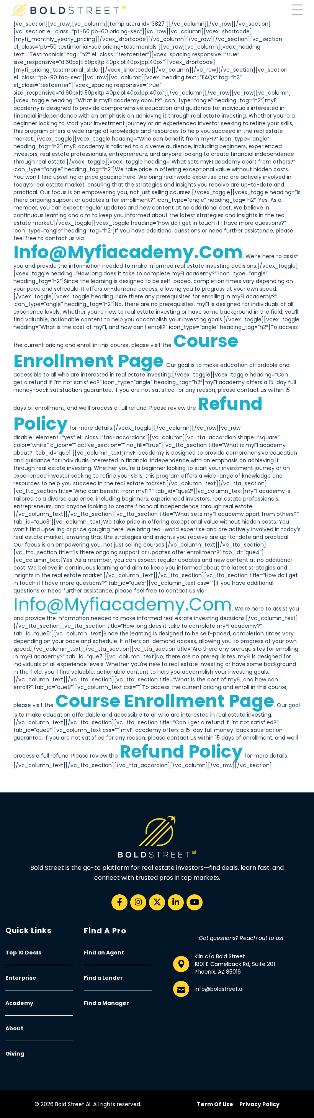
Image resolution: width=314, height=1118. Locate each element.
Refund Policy (181, 751)
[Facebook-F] (119, 902)
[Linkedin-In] (176, 902)
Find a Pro (105, 930)
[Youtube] (194, 902)
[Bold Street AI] (68, 10)
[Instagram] (138, 902)
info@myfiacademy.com (128, 252)
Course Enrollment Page (125, 351)
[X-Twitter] (157, 902)
